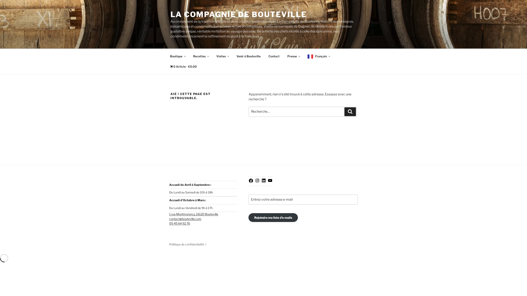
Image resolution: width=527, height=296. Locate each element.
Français (321, 56)
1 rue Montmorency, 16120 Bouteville (193, 214)
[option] (517, 292)
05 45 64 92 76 (179, 223)
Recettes (199, 56)
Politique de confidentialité (186, 244)
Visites (221, 56)
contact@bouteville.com (185, 219)
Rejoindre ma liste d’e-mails (273, 217)
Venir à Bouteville (249, 56)
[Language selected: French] (517, 292)
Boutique (176, 56)
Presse (292, 56)
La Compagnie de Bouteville (238, 14)
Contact (274, 56)
